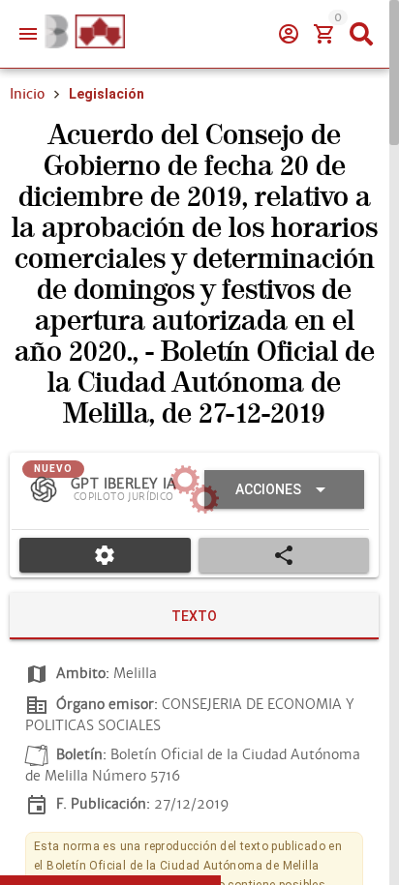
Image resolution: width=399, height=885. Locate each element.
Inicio (27, 94)
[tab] (194, 616)
